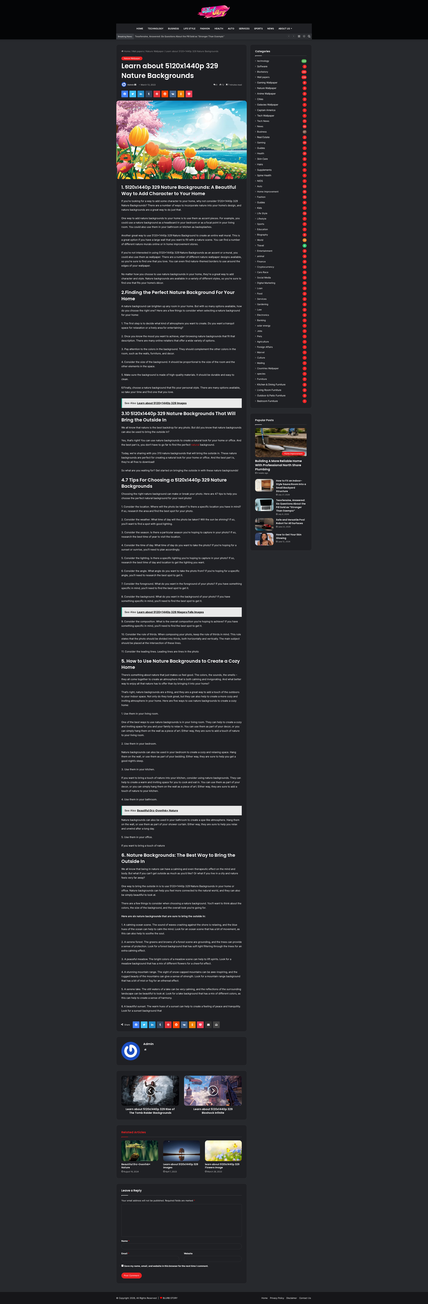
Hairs (260, 164)
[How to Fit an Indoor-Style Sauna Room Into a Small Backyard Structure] (264, 485)
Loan (259, 288)
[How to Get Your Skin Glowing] (264, 539)
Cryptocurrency (265, 267)
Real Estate (263, 137)
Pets (259, 336)
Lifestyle (261, 218)
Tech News (263, 121)
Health (219, 28)
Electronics (263, 315)
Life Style (189, 28)
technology (155, 28)
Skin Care (262, 158)
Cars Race (262, 272)
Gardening (262, 304)
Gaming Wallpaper (267, 82)
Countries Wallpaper (268, 368)
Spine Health (264, 175)
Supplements (264, 169)
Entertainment (264, 251)
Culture (261, 357)
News (270, 28)
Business (173, 28)
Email (125, 1253)
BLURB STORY (170, 1298)
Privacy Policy (277, 1298)
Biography (262, 234)
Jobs (259, 331)
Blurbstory (262, 71)
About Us (284, 28)
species (261, 373)
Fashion (205, 28)
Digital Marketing (266, 283)
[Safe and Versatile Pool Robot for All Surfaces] (264, 524)
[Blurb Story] (214, 11)
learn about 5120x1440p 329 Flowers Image (222, 1166)
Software (262, 66)
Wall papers (138, 51)
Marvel (260, 352)
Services (244, 28)
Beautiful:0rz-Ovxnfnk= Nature (135, 1166)
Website (188, 1253)
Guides (261, 148)
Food (259, 293)
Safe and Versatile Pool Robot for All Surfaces (290, 521)
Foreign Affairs (265, 347)
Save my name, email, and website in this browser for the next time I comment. (166, 1266)
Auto (231, 28)
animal (260, 256)
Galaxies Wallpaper (267, 104)
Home (139, 28)
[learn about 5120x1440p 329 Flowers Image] (223, 1150)
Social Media (264, 277)
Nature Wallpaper (155, 51)
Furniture (262, 379)
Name (125, 1241)
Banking (261, 320)
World (260, 240)
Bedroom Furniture (267, 401)
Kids (259, 207)
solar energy (264, 325)
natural (195, 444)
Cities (260, 99)
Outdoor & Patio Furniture (271, 395)
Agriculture (263, 341)
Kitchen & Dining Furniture (271, 384)
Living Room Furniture (269, 390)
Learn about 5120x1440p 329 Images (180, 1166)
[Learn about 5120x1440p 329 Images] (181, 1150)
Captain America (266, 110)
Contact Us (305, 1298)
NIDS (260, 180)
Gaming (261, 142)
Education (262, 229)
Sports (258, 28)
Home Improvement (268, 191)
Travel (260, 245)
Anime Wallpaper (266, 93)
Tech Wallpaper (265, 115)
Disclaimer (291, 1298)
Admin (130, 84)
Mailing (261, 363)
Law (259, 309)
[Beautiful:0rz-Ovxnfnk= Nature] (139, 1150)
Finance (261, 261)
